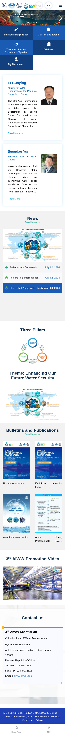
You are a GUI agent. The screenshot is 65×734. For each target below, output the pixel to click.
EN (48, 5)
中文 (39, 5)
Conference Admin (32, 720)
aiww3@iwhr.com (23, 675)
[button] (61, 18)
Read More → (15, 133)
